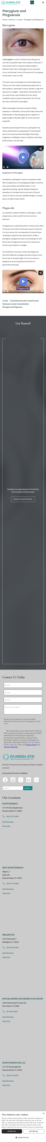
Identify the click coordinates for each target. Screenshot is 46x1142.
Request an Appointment (23, 499)
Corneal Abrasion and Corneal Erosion (24, 300)
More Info (6, 826)
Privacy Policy (38, 1127)
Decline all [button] (33, 1131)
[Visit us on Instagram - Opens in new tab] (21, 780)
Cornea (19, 19)
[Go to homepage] (11, 2)
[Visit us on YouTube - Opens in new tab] (13, 780)
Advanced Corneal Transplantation (15, 304)
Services (12, 19)
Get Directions (8, 822)
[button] (43, 2)
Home (4, 19)
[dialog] (23, 1126)
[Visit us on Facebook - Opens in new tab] (5, 780)
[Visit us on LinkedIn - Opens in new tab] (28, 780)
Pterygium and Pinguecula (12, 307)
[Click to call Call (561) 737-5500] (32, 2)
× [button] (43, 1113)
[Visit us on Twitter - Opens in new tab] (36, 780)
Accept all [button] (12, 1131)
